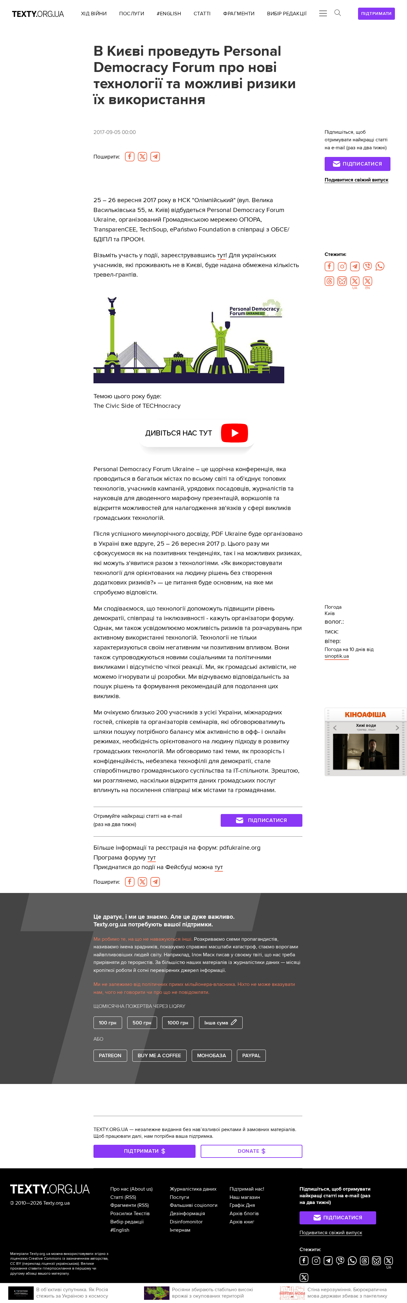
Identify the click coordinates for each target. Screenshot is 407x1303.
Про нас (119, 1189)
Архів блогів (244, 1213)
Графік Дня (242, 1205)
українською (67, 1263)
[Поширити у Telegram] (155, 156)
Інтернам (180, 1230)
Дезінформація (187, 1213)
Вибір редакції (127, 1222)
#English (119, 1230)
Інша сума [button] (216, 1023)
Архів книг (242, 1222)
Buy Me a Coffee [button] (159, 1055)
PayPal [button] (251, 1055)
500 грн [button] (142, 1023)
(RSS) (130, 1197)
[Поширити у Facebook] (130, 156)
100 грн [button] (107, 1023)
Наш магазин (245, 1197)
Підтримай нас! (247, 1189)
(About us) (141, 1189)
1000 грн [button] (178, 1023)
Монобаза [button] (211, 1055)
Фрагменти (123, 1205)
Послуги (179, 1197)
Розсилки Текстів (130, 1213)
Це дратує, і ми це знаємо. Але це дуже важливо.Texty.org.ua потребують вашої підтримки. (164, 920)
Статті (116, 1197)
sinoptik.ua (337, 656)
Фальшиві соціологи (193, 1205)
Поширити (106, 156)
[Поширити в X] (142, 156)
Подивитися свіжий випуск (357, 180)
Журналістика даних (193, 1189)
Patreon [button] (110, 1055)
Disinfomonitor (186, 1222)
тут (221, 255)
